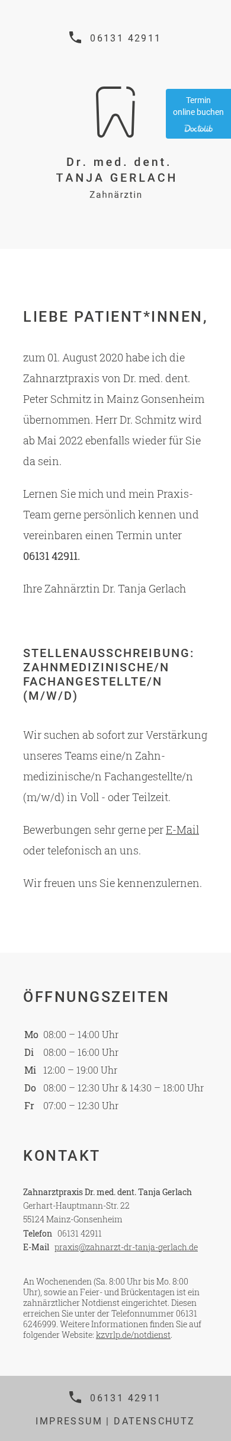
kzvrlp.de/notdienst (133, 1334)
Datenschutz (154, 1421)
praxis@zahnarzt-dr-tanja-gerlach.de (126, 1247)
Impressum (69, 1421)
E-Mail (182, 829)
